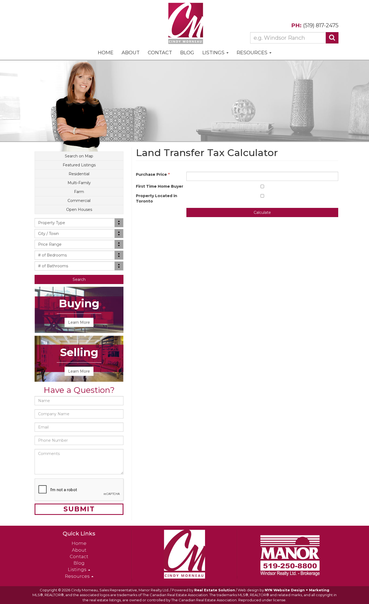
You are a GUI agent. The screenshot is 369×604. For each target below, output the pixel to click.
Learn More (79, 322)
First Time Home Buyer (159, 186)
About (131, 53)
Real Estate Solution (214, 590)
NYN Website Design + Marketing (297, 590)
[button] (79, 279)
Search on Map (79, 156)
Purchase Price (153, 174)
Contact (160, 53)
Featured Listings (79, 165)
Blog (187, 53)
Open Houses (79, 209)
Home (105, 53)
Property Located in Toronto (156, 198)
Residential (79, 173)
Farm (79, 191)
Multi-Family (79, 182)
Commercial (79, 200)
